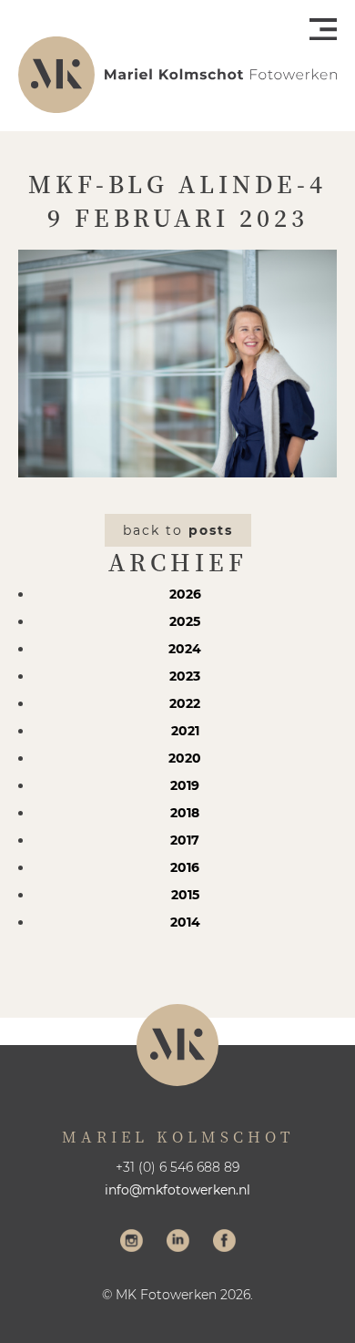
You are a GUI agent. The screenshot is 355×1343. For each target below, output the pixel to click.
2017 (184, 840)
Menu (323, 29)
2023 (184, 676)
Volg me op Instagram (131, 1242)
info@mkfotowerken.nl (177, 1190)
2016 (184, 867)
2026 (185, 594)
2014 (185, 922)
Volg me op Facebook (224, 1242)
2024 (184, 649)
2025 (184, 621)
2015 (185, 895)
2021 (185, 731)
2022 (184, 703)
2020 (184, 758)
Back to (178, 530)
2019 (184, 785)
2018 (184, 813)
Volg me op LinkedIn (178, 1242)
